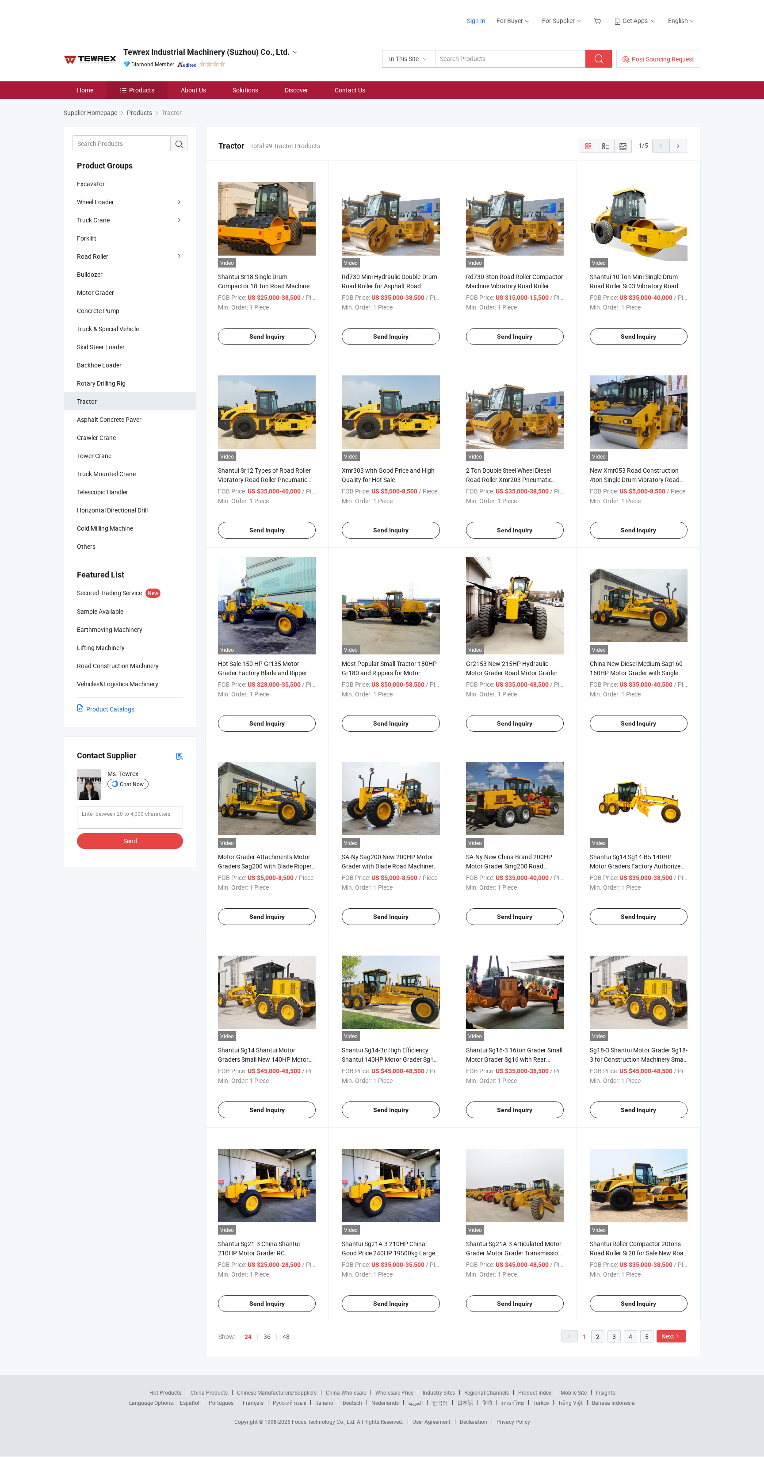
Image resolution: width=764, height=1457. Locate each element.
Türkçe (541, 1402)
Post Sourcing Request (663, 59)
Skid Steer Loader (101, 347)
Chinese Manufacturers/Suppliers (277, 1392)
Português (221, 1402)
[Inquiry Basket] (598, 20)
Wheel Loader (95, 202)
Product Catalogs (110, 709)
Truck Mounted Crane (106, 474)
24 (248, 1336)
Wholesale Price (394, 1392)
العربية (415, 1402)
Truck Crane (93, 220)
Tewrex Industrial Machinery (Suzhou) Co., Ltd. (206, 52)
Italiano (324, 1402)
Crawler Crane (96, 437)
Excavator (91, 184)
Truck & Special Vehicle (108, 329)
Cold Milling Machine (105, 528)
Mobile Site (574, 1392)
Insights (605, 1392)
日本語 (465, 1402)
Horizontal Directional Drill (112, 510)
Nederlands (385, 1402)
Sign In (476, 20)
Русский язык (289, 1402)
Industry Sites (439, 1392)
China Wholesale (346, 1392)
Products (141, 90)
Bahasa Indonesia (613, 1402)
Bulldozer (90, 274)
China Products (209, 1392)
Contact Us (350, 90)
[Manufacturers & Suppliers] (120, 17)
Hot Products (165, 1392)
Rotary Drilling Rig (101, 383)
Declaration (473, 1421)
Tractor (87, 401)
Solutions (245, 90)
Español (189, 1402)
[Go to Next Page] (678, 146)
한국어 (440, 1402)
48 (286, 1336)
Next (667, 1336)
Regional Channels (486, 1392)
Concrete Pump (98, 310)
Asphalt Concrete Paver (109, 419)
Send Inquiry (267, 336)
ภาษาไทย (512, 1402)
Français (253, 1402)
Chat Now (132, 784)
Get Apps (635, 20)
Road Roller (92, 256)
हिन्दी (487, 1402)
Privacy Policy (513, 1421)
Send (130, 841)
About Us (193, 90)
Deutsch (352, 1402)
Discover (296, 90)
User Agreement (432, 1421)
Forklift (86, 238)
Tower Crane (94, 455)
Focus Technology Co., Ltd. (324, 1421)
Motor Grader (95, 292)
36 (267, 1336)
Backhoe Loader (99, 365)
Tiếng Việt (570, 1402)
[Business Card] (179, 756)
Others (86, 546)
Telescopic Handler (102, 492)
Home (85, 90)
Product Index (534, 1392)
